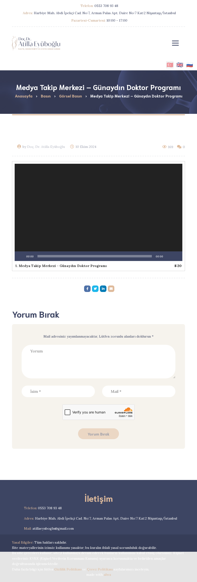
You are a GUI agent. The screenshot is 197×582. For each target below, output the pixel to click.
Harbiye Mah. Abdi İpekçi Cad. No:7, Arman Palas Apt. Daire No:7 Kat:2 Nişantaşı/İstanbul (100, 518)
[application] (98, 212)
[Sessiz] (168, 256)
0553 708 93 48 (43, 508)
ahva (107, 574)
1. (61, 266)
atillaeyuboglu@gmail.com (49, 528)
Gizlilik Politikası (67, 569)
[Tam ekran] (176, 256)
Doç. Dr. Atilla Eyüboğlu (46, 147)
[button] (98, 212)
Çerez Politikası (100, 569)
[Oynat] (20, 256)
